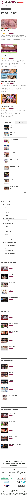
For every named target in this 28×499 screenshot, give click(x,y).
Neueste (21, 122)
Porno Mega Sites (9, 239)
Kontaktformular (14, 465)
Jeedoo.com (12, 365)
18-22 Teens (8, 204)
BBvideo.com (12, 339)
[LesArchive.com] (9, 49)
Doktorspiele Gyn (9, 223)
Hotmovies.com (14, 146)
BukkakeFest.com (13, 267)
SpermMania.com (13, 274)
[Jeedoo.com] (4, 366)
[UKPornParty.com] (4, 438)
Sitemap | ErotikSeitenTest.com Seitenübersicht (14, 463)
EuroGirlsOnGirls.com (7, 31)
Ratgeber (5, 256)
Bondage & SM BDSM (10, 218)
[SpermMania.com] (4, 276)
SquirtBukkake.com (7, 106)
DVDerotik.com (14, 139)
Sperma (7, 248)
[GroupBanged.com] (4, 333)
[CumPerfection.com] (4, 284)
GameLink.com (14, 152)
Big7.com (12, 173)
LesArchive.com (6, 56)
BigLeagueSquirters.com (8, 81)
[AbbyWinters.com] (4, 348)
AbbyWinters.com (14, 166)
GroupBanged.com (13, 331)
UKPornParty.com (13, 436)
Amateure (7, 210)
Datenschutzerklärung (16, 461)
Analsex (7, 212)
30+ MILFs (7, 207)
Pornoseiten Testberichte (9, 201)
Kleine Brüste (8, 231)
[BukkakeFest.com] (4, 269)
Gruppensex (8, 229)
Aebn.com (12, 132)
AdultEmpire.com (14, 159)
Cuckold (7, 220)
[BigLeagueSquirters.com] (9, 74)
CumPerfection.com (13, 282)
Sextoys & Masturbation (10, 245)
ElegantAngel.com (13, 290)
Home (8, 461)
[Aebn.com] (4, 389)
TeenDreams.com (14, 180)
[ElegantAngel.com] (4, 291)
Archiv (6, 215)
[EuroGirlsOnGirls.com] (9, 24)
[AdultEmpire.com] (4, 397)
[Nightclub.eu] (4, 374)
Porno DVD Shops (9, 237)
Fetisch (6, 226)
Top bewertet (8, 122)
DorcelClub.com (14, 186)
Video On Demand (9, 250)
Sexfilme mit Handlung (10, 242)
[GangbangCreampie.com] (4, 299)
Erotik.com (12, 125)
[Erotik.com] (4, 382)
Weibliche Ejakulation (10, 253)
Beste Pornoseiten (7, 199)
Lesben (6, 234)
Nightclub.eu (12, 372)
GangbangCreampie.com (15, 297)
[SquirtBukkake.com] (9, 99)
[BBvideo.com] (4, 340)
